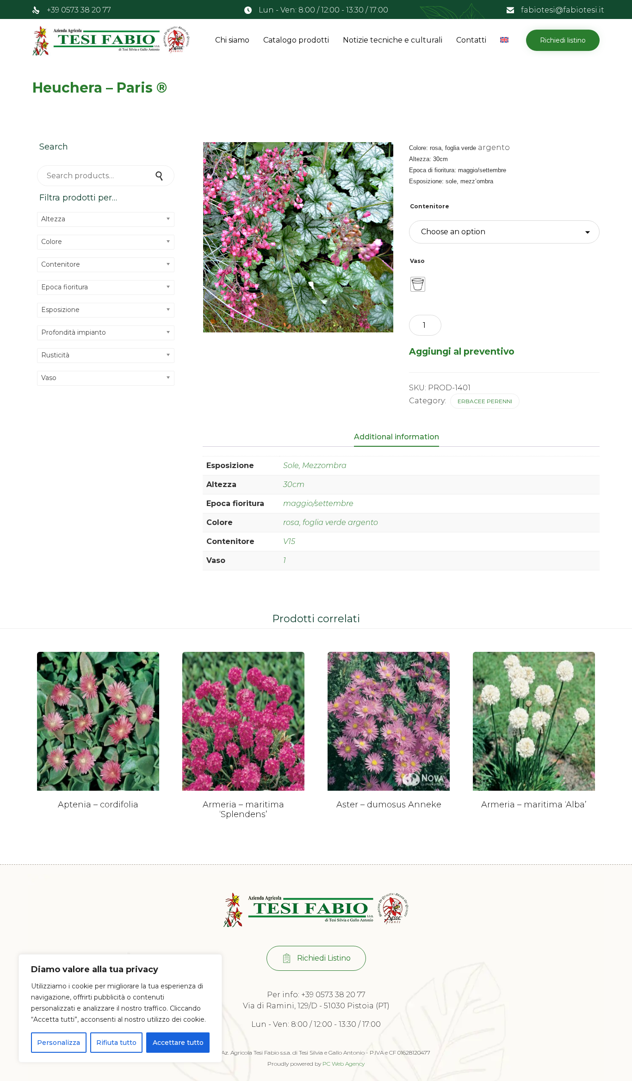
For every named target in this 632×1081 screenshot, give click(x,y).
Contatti (471, 40)
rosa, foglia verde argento (330, 522)
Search (160, 175)
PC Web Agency (343, 1063)
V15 (289, 541)
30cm (293, 484)
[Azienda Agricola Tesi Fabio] (111, 40)
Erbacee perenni (485, 401)
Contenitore (429, 206)
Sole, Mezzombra (315, 465)
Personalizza (58, 1042)
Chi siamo (232, 40)
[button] (563, 40)
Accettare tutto (178, 1042)
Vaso (417, 260)
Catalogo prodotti (296, 40)
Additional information (396, 436)
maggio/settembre (318, 503)
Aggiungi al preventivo (461, 351)
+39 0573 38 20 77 (79, 10)
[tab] (401, 437)
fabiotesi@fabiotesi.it (562, 10)
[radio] (418, 284)
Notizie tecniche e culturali (392, 40)
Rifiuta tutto (116, 1042)
